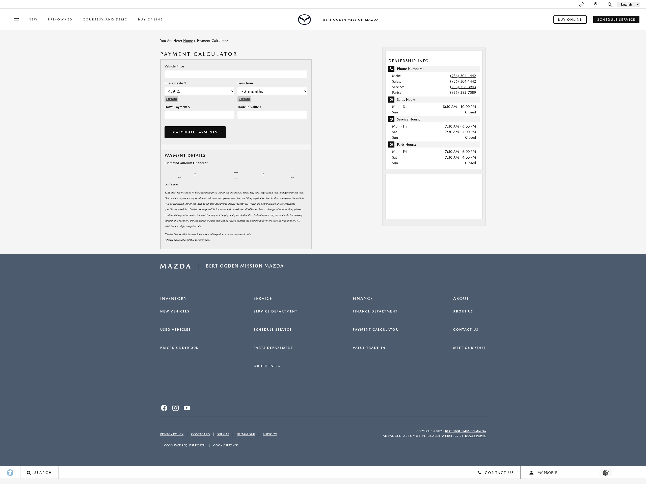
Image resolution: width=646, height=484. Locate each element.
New (33, 19)
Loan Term (245, 83)
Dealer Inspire (475, 436)
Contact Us (465, 329)
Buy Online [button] (570, 19)
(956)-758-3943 (463, 87)
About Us (463, 311)
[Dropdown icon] (581, 4)
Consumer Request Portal (185, 445)
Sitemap (223, 434)
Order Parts (267, 366)
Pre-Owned (60, 19)
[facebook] (164, 408)
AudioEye (270, 434)
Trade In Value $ (249, 107)
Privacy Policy (171, 434)
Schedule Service (273, 329)
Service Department (276, 311)
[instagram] (175, 408)
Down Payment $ (177, 107)
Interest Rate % (175, 83)
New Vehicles (175, 311)
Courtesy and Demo (105, 19)
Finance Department (375, 311)
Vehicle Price (174, 66)
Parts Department (273, 348)
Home (188, 41)
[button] (609, 4)
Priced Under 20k (179, 348)
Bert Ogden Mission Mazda (465, 431)
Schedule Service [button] (616, 19)
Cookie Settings (225, 445)
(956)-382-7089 (463, 92)
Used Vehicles (175, 329)
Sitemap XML (246, 434)
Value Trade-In (369, 348)
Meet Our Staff (469, 348)
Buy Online (150, 19)
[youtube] (187, 408)
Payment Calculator (375, 329)
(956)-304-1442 (463, 76)
